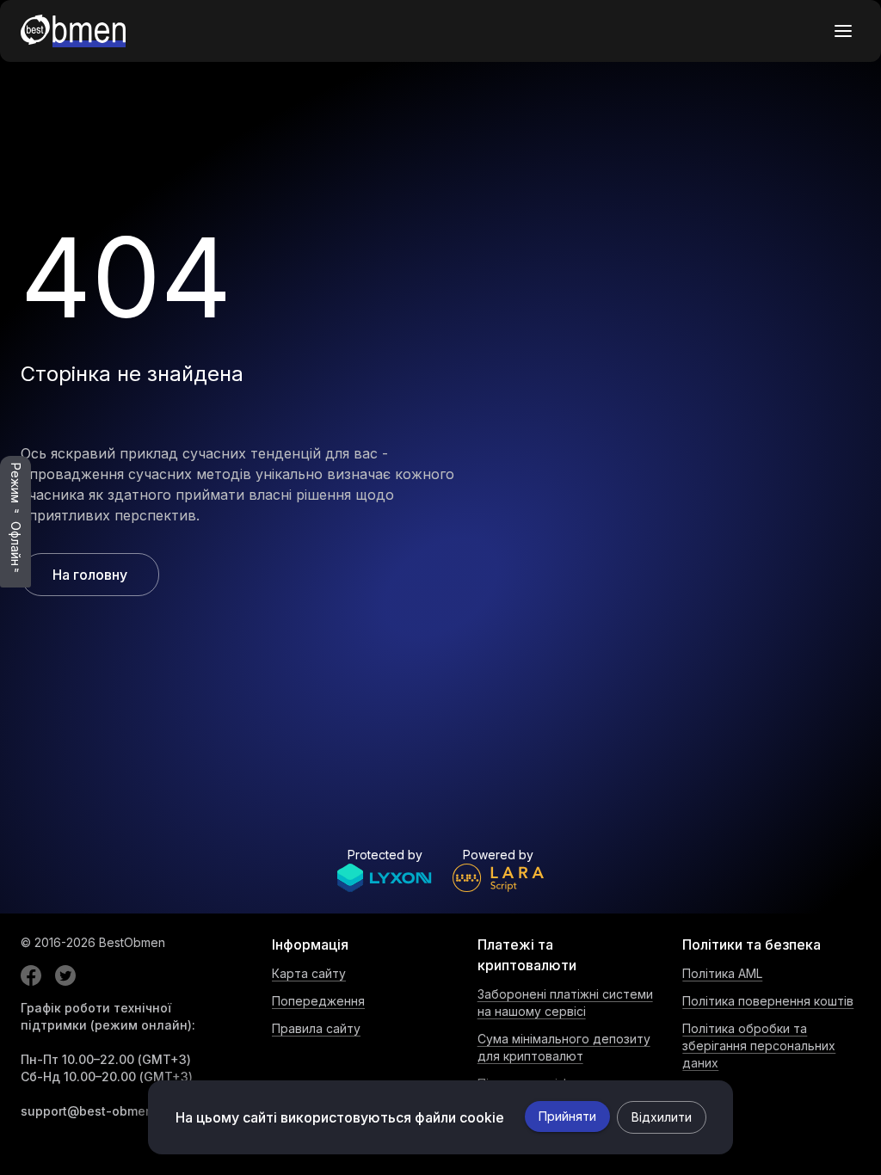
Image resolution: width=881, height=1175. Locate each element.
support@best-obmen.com (101, 1111)
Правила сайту (316, 1028)
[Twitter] (65, 975)
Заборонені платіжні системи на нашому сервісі (565, 1002)
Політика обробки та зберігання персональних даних (758, 1045)
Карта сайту (309, 973)
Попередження (318, 1001)
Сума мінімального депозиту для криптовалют (563, 1047)
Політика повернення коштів (767, 1001)
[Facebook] (31, 975)
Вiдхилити (661, 1117)
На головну (89, 574)
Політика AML (722, 973)
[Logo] (73, 31)
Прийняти (567, 1116)
